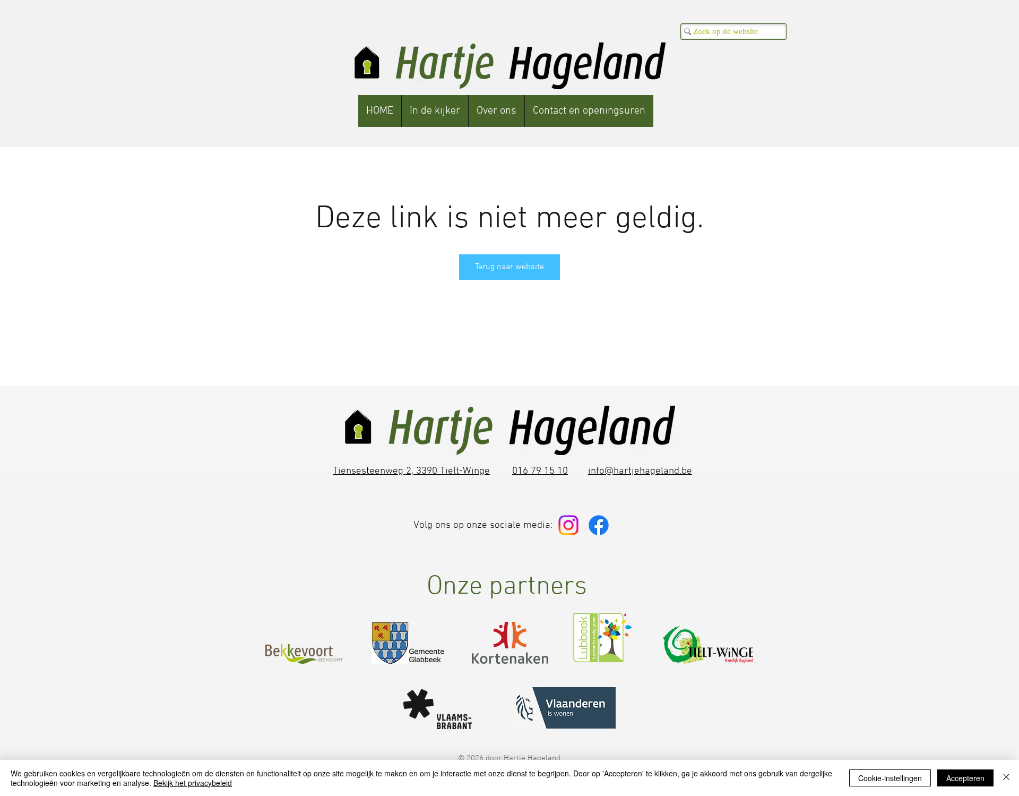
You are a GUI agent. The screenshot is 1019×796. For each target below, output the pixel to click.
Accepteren (965, 778)
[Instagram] (568, 525)
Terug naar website (509, 267)
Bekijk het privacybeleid (192, 782)
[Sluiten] (1006, 778)
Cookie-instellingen (890, 778)
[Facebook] (598, 525)
